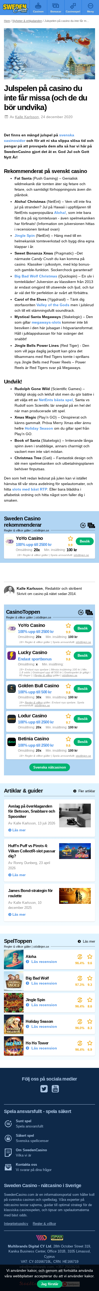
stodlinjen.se (83, 755)
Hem (7, 20)
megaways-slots (46, 322)
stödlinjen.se (81, 555)
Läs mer (88, 941)
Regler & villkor (43, 675)
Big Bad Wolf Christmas (36, 276)
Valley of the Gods (52, 305)
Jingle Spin (25, 235)
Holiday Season (39, 428)
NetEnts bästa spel (56, 400)
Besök (85, 541)
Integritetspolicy (16, 1224)
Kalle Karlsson (27, 117)
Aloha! (60, 212)
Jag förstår (49, 1284)
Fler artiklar (86, 791)
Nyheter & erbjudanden (27, 20)
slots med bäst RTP (29, 489)
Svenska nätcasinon (49, 767)
